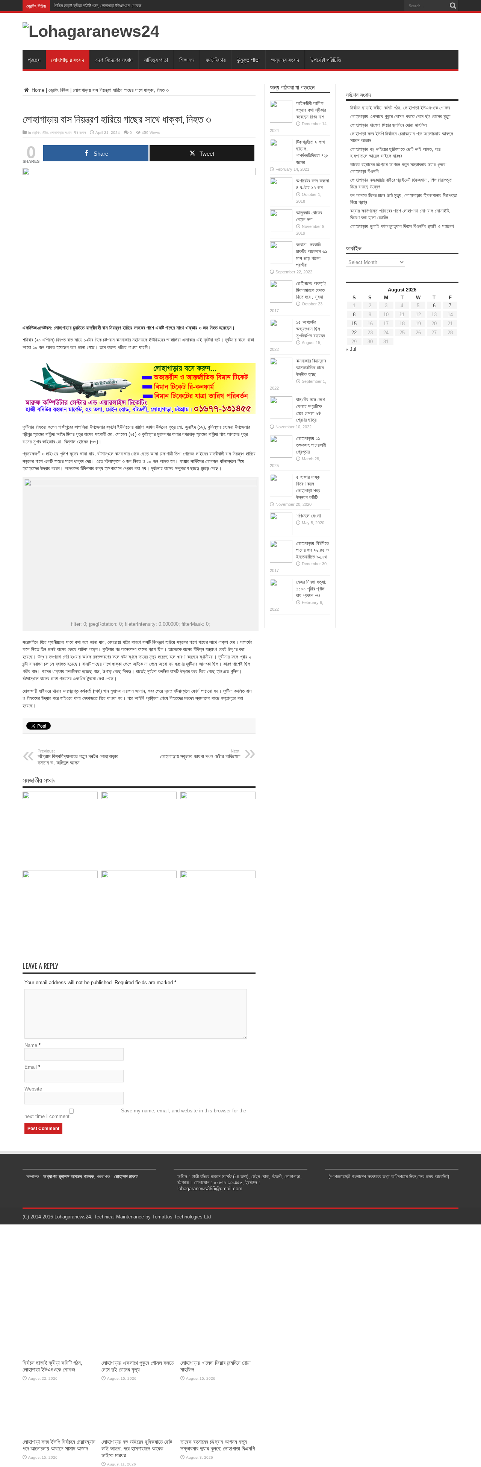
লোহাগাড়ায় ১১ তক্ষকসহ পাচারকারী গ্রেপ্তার (311, 445)
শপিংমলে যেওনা (308, 516)
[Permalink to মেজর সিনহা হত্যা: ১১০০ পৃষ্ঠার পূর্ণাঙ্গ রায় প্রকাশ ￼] (281, 599)
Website (33, 1089)
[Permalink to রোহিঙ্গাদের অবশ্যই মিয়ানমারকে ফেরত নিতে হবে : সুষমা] (281, 301)
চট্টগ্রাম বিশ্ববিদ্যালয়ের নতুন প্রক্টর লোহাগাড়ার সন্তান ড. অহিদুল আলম (78, 757)
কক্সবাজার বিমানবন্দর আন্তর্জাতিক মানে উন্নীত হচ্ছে (311, 367)
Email (30, 1067)
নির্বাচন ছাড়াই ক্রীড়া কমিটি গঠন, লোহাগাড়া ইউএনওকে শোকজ (97, 5)
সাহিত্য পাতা (156, 59)
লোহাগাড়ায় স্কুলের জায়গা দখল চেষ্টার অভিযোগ (200, 754)
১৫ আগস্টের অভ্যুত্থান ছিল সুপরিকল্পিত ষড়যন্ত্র (310, 328)
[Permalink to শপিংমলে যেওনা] (281, 533)
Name (30, 1045)
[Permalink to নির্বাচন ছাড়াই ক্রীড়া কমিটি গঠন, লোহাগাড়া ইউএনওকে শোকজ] (60, 797)
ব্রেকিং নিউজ (58, 90)
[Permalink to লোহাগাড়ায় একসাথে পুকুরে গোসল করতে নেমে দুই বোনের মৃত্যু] (139, 797)
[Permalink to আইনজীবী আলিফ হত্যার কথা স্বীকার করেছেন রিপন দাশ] (281, 121)
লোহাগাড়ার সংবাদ (67, 59)
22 (354, 332)
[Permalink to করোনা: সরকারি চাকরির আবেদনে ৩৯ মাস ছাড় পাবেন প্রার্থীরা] (281, 262)
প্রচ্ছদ (34, 59)
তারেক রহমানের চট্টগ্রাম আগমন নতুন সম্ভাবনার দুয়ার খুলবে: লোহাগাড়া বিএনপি (217, 1445)
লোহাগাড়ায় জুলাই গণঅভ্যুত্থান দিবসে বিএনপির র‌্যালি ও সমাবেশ (402, 226)
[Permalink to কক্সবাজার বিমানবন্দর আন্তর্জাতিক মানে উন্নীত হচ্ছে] (281, 378)
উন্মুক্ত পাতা (248, 59)
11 (401, 314)
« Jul (351, 349)
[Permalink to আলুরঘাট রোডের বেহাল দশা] (281, 230)
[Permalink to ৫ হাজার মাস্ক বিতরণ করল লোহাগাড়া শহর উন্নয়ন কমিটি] (281, 495)
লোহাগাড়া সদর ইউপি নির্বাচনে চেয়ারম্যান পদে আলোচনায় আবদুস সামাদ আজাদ (59, 1445)
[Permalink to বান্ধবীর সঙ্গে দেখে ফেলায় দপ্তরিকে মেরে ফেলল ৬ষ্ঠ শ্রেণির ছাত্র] (281, 417)
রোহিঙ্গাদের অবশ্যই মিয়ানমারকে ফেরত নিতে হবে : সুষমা (311, 290)
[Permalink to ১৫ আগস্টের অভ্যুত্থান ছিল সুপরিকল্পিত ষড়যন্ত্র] (281, 340)
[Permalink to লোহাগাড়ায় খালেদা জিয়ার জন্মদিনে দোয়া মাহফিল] (218, 797)
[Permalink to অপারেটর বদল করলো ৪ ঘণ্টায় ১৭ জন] (281, 198)
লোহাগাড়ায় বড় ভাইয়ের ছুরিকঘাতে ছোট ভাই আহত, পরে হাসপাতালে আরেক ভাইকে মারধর (136, 1448)
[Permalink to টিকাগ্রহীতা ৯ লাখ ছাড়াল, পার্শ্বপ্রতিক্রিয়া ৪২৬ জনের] (281, 159)
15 (354, 323)
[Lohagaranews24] (91, 31)
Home (37, 90)
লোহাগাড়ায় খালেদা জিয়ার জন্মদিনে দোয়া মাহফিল (388, 125)
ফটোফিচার (215, 59)
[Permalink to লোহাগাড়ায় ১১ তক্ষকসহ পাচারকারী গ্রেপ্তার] (281, 456)
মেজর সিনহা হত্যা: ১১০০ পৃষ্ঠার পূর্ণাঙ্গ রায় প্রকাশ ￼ (311, 588)
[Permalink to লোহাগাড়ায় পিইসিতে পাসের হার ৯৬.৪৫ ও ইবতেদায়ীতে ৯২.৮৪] (281, 561)
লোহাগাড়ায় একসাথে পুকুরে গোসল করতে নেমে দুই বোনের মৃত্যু (400, 116)
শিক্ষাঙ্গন (186, 59)
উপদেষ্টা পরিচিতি (325, 59)
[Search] (452, 5)
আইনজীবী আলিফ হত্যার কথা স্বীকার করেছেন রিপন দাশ (311, 110)
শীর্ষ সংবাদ (80, 132)
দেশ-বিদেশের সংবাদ (114, 59)
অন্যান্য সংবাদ (285, 59)
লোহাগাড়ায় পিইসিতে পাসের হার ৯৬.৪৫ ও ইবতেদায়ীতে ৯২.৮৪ (312, 550)
